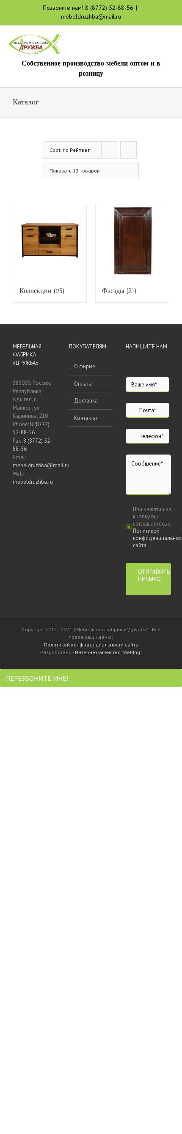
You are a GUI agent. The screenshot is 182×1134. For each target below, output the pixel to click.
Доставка (86, 400)
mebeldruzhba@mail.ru (91, 16)
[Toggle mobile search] (155, 42)
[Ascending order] (128, 150)
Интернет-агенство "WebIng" (108, 652)
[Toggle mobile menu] (170, 42)
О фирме (84, 366)
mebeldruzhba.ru (33, 481)
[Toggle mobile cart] (139, 42)
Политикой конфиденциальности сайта (91, 644)
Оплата (83, 383)
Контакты (85, 418)
